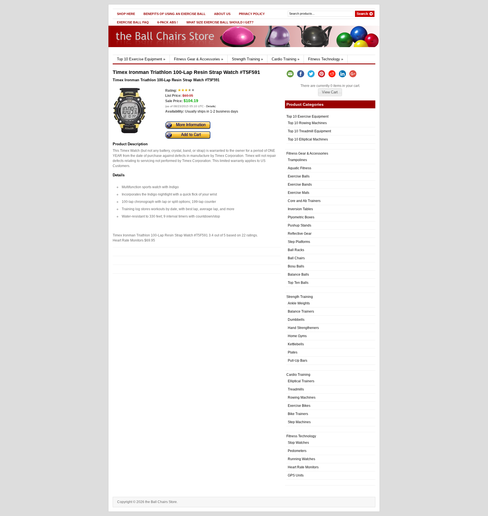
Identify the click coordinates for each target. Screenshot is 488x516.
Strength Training (247, 59)
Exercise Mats (298, 193)
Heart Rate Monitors (303, 467)
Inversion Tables (300, 209)
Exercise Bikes (299, 406)
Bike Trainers (298, 414)
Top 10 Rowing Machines (307, 123)
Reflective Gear (299, 234)
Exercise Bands (300, 184)
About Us (222, 14)
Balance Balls (298, 274)
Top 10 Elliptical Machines (308, 139)
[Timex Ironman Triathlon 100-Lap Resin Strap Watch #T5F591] (129, 132)
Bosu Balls (296, 266)
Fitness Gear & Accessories (198, 59)
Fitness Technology (325, 59)
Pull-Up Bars (297, 361)
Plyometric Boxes (301, 217)
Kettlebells (296, 344)
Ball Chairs (296, 258)
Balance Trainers (301, 311)
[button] (330, 92)
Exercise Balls (299, 176)
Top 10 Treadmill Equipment (309, 131)
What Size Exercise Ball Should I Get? (220, 22)
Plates (292, 352)
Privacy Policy (252, 14)
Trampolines (297, 160)
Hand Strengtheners (303, 328)
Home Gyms (297, 336)
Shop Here (126, 14)
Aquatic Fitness (299, 168)
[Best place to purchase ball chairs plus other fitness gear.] (167, 54)
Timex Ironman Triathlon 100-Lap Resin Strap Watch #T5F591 (166, 80)
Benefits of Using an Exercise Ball (174, 14)
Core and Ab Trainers (304, 201)
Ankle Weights (299, 303)
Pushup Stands (299, 225)
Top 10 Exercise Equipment (141, 59)
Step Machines (299, 422)
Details (210, 106)
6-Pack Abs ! (167, 22)
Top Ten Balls (298, 283)
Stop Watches (298, 443)
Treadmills (296, 389)
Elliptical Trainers (301, 381)
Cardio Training (285, 59)
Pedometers (297, 451)
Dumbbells (296, 320)
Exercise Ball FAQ (133, 22)
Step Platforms (299, 242)
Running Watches (301, 459)
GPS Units (296, 475)
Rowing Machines (301, 397)
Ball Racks (296, 250)
